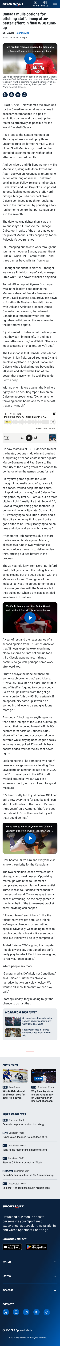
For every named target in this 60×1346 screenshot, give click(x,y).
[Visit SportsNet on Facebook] (26, 1311)
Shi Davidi (8, 32)
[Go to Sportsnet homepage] (13, 4)
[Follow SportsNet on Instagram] (36, 1311)
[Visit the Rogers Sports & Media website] (17, 1330)
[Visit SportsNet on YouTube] (16, 1311)
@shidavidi (22, 32)
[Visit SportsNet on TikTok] (47, 1312)
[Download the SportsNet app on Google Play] (36, 1246)
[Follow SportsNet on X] (6, 1311)
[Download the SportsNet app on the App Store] (12, 1246)
